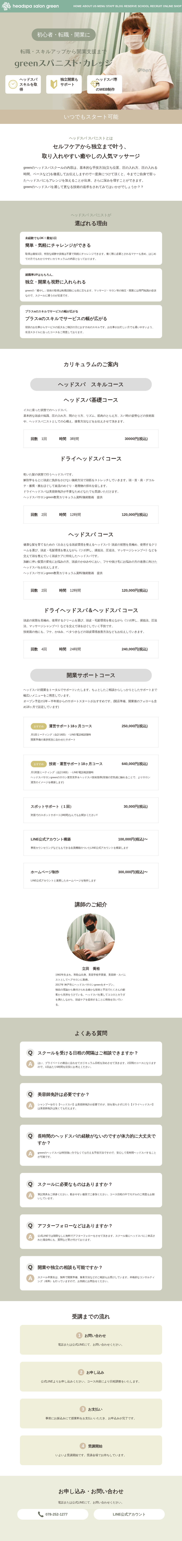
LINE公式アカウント (129, 1514)
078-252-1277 (57, 1514)
